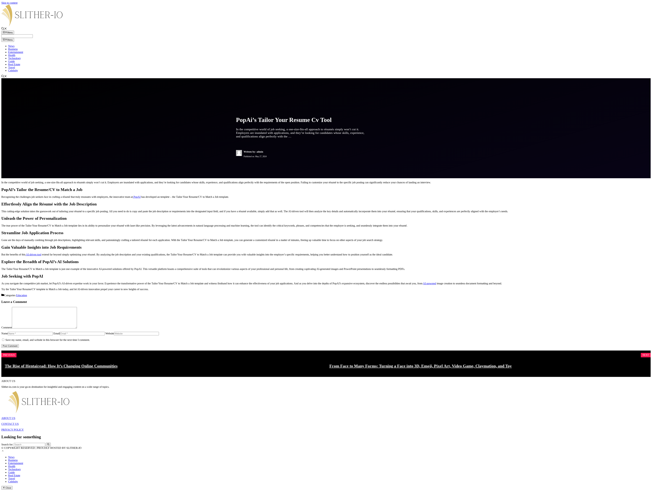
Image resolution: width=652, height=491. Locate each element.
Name (4, 333)
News (11, 46)
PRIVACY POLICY (12, 429)
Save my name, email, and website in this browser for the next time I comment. (47, 339)
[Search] (48, 444)
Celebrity (13, 70)
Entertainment (15, 52)
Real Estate (14, 64)
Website (109, 333)
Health (11, 55)
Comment (6, 327)
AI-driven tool (33, 254)
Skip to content (9, 2)
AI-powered (429, 283)
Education (21, 295)
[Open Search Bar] (4, 29)
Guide (11, 61)
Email (56, 333)
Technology (14, 58)
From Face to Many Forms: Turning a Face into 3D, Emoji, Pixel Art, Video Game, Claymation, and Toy (420, 366)
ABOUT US (8, 418)
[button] (2, 451)
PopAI (137, 196)
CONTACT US (10, 423)
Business (13, 49)
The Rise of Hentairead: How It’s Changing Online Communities (61, 366)
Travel (11, 67)
